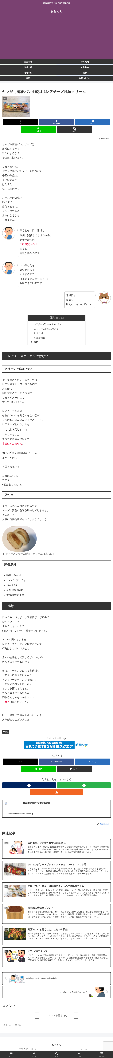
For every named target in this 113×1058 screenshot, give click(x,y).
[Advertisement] (56, 38)
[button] (74, 129)
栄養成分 (40, 337)
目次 (52, 317)
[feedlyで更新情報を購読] (84, 785)
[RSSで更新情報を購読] (56, 792)
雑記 (7, 732)
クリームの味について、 (48, 328)
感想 (36, 342)
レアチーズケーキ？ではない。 (49, 324)
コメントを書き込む (56, 1015)
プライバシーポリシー (28, 1049)
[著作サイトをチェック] (29, 785)
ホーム (84, 1049)
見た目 (39, 333)
